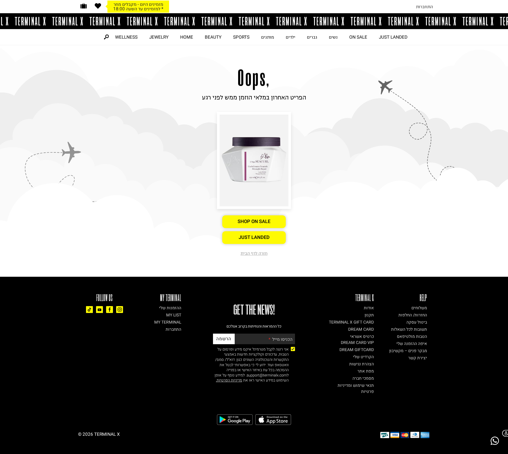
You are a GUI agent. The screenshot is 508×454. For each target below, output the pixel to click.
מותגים (267, 37)
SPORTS (241, 37)
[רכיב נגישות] (504, 433)
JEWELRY (159, 37)
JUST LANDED (393, 37)
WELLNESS (126, 37)
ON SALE (358, 37)
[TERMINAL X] (254, 21)
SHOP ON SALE (254, 221)
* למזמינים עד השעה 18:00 (138, 8)
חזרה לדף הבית (254, 253)
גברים (312, 37)
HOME (186, 37)
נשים (333, 37)
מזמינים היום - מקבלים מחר (138, 4)
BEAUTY (213, 37)
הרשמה (223, 338)
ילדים (290, 37)
